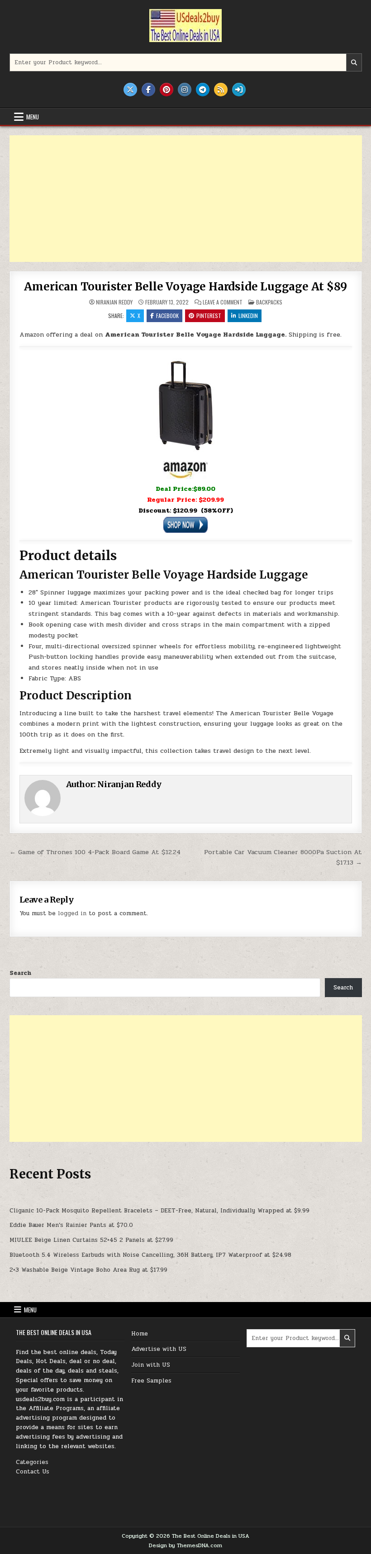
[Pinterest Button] (166, 89)
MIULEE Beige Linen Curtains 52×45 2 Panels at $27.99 (91, 1240)
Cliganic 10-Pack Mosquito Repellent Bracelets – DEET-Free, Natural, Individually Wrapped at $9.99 (159, 1210)
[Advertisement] (186, 198)
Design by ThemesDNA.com (185, 1545)
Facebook (167, 315)
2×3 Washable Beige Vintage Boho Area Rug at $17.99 (88, 1269)
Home (139, 1333)
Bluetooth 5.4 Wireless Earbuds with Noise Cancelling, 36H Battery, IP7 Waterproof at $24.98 (150, 1254)
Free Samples (151, 1380)
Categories (32, 1462)
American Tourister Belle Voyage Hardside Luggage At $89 (185, 287)
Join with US (150, 1364)
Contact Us (32, 1471)
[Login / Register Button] (239, 89)
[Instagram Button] (184, 89)
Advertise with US (158, 1349)
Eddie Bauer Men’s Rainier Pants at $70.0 (71, 1225)
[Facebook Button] (148, 89)
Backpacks (269, 302)
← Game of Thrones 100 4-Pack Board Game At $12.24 (95, 852)
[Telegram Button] (202, 89)
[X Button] (130, 89)
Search (20, 973)
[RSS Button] (221, 89)
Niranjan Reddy (114, 302)
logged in (72, 913)
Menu (32, 116)
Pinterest (208, 315)
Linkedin (248, 315)
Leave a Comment (223, 302)
